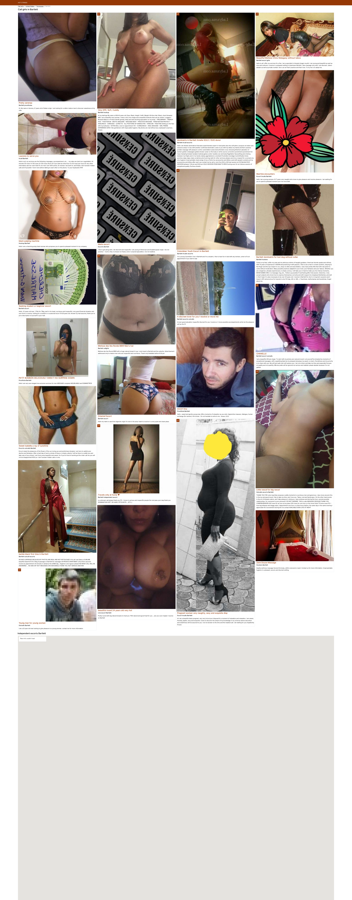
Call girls (21, 6)
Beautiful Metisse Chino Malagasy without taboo (278, 58)
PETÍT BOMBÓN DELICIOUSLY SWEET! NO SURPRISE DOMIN (47, 378)
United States (30, 6)
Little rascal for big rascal (268, 490)
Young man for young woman (32, 623)
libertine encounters (265, 174)
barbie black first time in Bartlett (33, 554)
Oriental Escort (105, 416)
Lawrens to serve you (28, 156)
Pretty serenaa (25, 103)
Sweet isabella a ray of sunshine (33, 446)
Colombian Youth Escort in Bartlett (193, 251)
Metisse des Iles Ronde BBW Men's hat (115, 346)
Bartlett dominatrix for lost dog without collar (277, 257)
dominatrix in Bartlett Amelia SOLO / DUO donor (199, 140)
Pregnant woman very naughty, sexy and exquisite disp (202, 613)
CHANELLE (261, 354)
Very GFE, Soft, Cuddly (108, 110)
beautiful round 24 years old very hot (115, 610)
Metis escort (104, 244)
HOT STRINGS (22, 2)
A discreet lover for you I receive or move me (198, 316)
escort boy (182, 409)
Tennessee (40, 6)
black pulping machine (29, 241)
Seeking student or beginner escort (35, 306)
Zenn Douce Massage (266, 562)
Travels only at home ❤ (109, 495)
